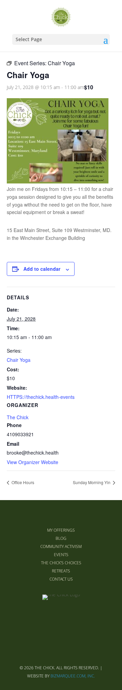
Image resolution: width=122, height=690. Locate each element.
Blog (61, 538)
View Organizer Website (32, 462)
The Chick (17, 417)
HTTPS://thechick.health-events (41, 396)
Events (61, 555)
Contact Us (61, 579)
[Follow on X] (61, 617)
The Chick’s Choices (61, 563)
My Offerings (61, 530)
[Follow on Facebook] (45, 617)
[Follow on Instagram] (77, 617)
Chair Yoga (18, 359)
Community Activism (61, 546)
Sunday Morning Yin (92, 482)
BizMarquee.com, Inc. (72, 676)
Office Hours (22, 482)
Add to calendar (41, 268)
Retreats (61, 571)
